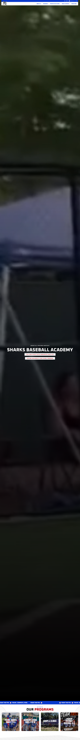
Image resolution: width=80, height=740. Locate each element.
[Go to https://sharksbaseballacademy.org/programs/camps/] (50, 721)
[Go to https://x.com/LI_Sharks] (67, 1)
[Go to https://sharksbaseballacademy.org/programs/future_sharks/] (11, 721)
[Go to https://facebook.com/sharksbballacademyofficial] (64, 1)
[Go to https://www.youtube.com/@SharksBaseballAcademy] (69, 1)
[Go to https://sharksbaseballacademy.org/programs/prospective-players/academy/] (30, 721)
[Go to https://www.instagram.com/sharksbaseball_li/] (66, 1)
